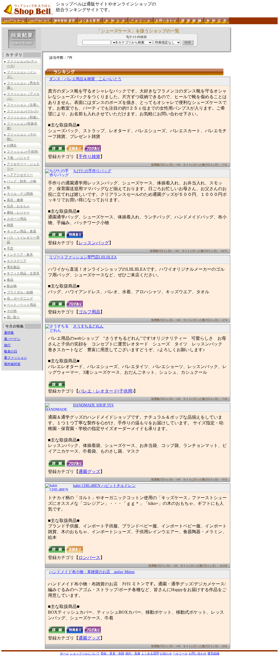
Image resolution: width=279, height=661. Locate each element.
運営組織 (213, 653)
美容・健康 (15, 200)
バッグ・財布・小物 (21, 181)
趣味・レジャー (18, 212)
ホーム (64, 653)
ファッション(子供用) (22, 151)
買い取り (13, 317)
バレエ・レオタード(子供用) (106, 391)
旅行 (7, 345)
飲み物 (12, 286)
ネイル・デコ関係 (20, 194)
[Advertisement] (254, 108)
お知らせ (166, 653)
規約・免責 (132, 653)
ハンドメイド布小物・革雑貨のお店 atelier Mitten (92, 572)
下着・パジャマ (18, 158)
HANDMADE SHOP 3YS (93, 405)
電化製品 (13, 267)
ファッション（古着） (23, 105)
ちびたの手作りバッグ (92, 171)
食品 (10, 280)
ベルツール (180, 653)
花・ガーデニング (20, 298)
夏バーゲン (12, 339)
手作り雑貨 (89, 156)
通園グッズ (89, 471)
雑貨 (10, 225)
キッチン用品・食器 (21, 231)
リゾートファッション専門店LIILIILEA (83, 257)
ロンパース (89, 557)
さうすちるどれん (88, 326)
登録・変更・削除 (113, 653)
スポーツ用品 (16, 219)
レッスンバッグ (93, 242)
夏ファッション (15, 358)
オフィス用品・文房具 (23, 273)
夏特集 (9, 333)
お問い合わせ (198, 653)
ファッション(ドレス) (22, 111)
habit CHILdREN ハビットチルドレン (104, 486)
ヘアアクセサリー (20, 175)
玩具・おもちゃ (18, 206)
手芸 (10, 248)
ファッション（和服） (23, 117)
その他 (12, 311)
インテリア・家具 (20, 255)
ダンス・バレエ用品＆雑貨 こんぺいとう (85, 79)
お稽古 (12, 145)
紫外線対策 (12, 364)
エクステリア (16, 261)
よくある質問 (150, 653)
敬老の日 (10, 351)
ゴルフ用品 (89, 312)
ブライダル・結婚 (20, 292)
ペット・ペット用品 (21, 305)
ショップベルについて (85, 653)
